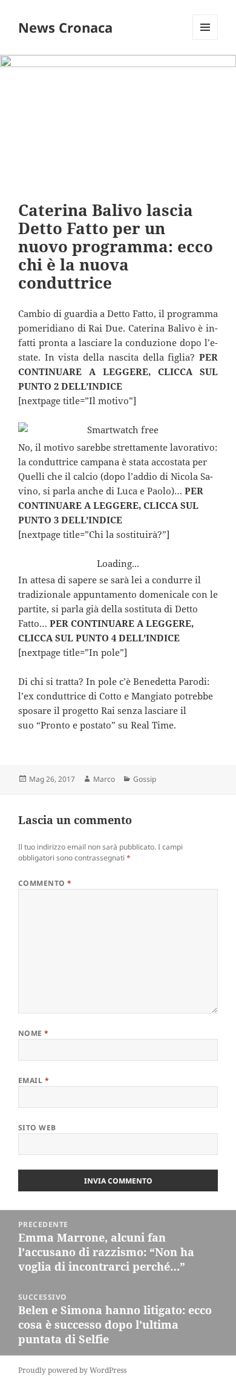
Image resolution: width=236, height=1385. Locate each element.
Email (33, 1080)
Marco (104, 779)
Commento (45, 883)
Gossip (144, 779)
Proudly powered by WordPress (72, 1370)
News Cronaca (65, 27)
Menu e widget (205, 39)
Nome (33, 1033)
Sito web (37, 1127)
